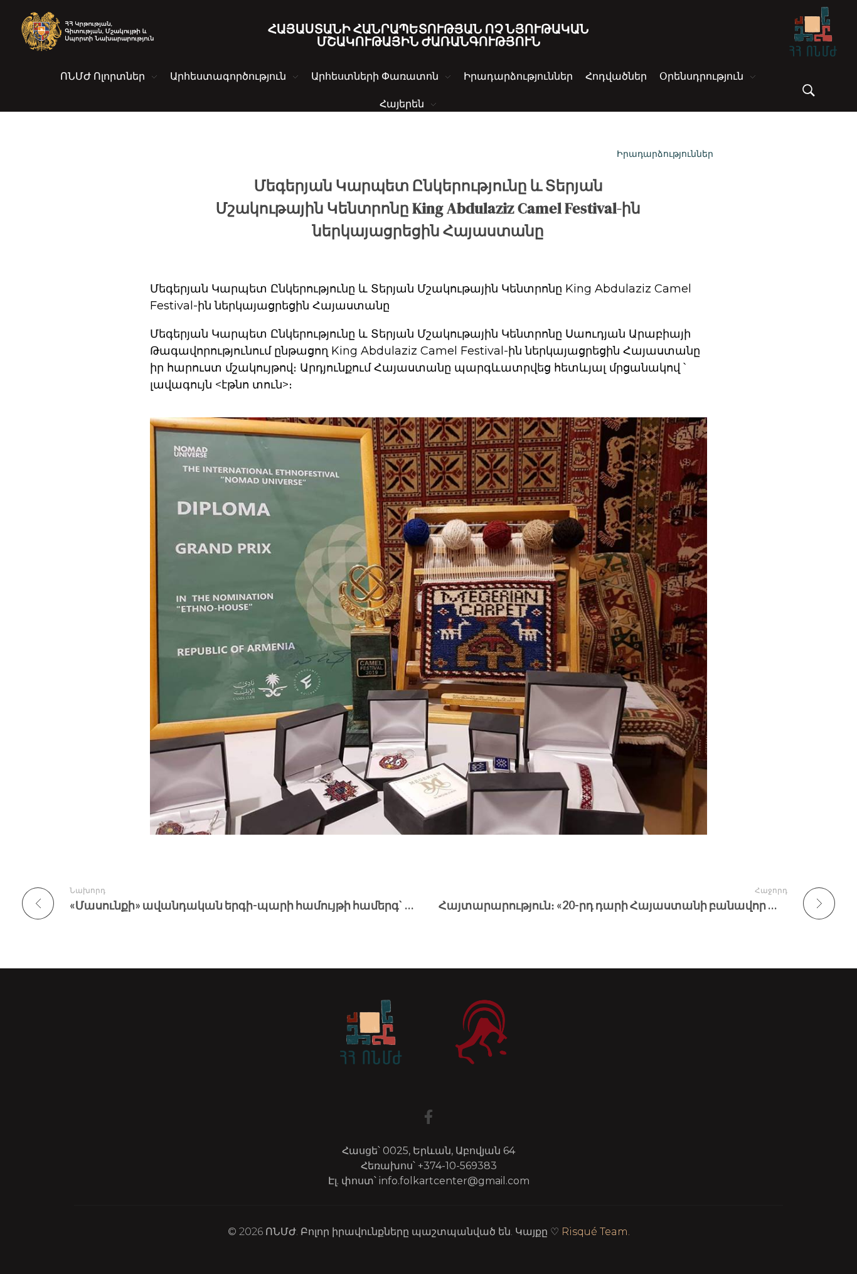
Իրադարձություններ (665, 153)
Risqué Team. (596, 1232)
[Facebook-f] (428, 1116)
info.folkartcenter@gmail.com (454, 1181)
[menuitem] (408, 104)
